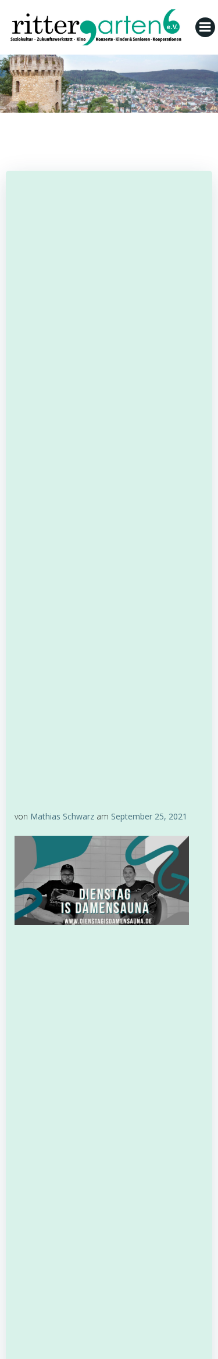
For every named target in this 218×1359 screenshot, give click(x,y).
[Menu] (205, 27)
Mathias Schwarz (62, 816)
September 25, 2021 (149, 816)
